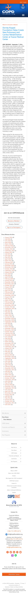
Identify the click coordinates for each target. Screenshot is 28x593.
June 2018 (8, 336)
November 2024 (9, 267)
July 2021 (7, 310)
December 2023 (9, 282)
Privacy (22, 583)
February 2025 (9, 262)
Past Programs (14, 461)
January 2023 (8, 293)
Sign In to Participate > (14, 227)
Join (21, 2)
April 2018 (8, 340)
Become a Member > (14, 221)
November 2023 (9, 284)
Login (24, 2)
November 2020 (9, 320)
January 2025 (8, 264)
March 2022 (8, 300)
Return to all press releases (10, 24)
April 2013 (8, 391)
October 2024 (9, 269)
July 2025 (7, 254)
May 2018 (7, 338)
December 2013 (9, 386)
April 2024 (8, 277)
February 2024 (9, 279)
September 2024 (9, 270)
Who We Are (14, 447)
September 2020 (9, 322)
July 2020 (7, 323)
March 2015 (8, 375)
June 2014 (8, 381)
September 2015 (9, 370)
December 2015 (9, 368)
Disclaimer (17, 583)
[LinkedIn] (14, 552)
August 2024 (8, 272)
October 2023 (9, 285)
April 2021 (8, 313)
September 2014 (9, 379)
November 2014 (9, 376)
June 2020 (8, 325)
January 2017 (8, 355)
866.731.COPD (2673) (17, 539)
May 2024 (7, 275)
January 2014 (8, 384)
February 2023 (9, 292)
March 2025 (8, 260)
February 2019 (9, 333)
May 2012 (7, 398)
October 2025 (9, 249)
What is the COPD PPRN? (14, 473)
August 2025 (8, 252)
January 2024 (8, 280)
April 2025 (8, 259)
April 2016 (8, 365)
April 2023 (8, 290)
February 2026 (9, 245)
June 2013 (8, 389)
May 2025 (7, 257)
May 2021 (7, 312)
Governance (14, 458)
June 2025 (8, 255)
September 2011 (9, 403)
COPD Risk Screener (14, 480)
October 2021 (9, 307)
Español (14, 492)
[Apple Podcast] (12, 555)
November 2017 (9, 343)
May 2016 (7, 363)
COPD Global (14, 453)
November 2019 (9, 330)
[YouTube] (20, 552)
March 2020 (8, 327)
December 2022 (9, 295)
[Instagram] (17, 552)
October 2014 (9, 378)
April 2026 (8, 242)
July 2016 (7, 360)
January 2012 (8, 399)
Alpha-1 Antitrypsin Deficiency (14, 490)
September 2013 (9, 388)
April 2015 (8, 373)
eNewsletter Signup (14, 574)
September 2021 (9, 308)
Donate (23, 7)
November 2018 (9, 335)
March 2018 (8, 341)
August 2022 (8, 297)
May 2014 (7, 383)
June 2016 (8, 361)
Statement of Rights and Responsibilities (14, 587)
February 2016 (9, 366)
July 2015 (7, 371)
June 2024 (8, 274)
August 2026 (8, 237)
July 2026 (7, 239)
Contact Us (14, 483)
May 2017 (7, 351)
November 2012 (9, 393)
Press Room (14, 450)
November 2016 (9, 356)
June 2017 (8, 350)
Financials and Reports (14, 456)
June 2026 (8, 241)
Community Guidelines (14, 585)
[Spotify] (16, 555)
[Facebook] (7, 552)
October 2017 (9, 345)
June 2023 (8, 288)
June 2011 (8, 404)
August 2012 (8, 394)
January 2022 (8, 303)
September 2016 (9, 358)
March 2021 (8, 315)
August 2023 (8, 287)
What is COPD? (14, 470)
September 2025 (9, 250)
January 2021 (8, 317)
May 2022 (7, 298)
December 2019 (9, 328)
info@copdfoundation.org (14, 547)
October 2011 (9, 401)
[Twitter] (11, 552)
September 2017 (9, 346)
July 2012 (7, 396)
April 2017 (8, 353)
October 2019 (9, 332)
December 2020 (9, 318)
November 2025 (9, 247)
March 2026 (8, 244)
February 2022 (9, 302)
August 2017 (8, 348)
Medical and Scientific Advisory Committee (14, 486)
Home (3, 19)
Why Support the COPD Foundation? (14, 478)
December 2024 (9, 265)
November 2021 (9, 305)
